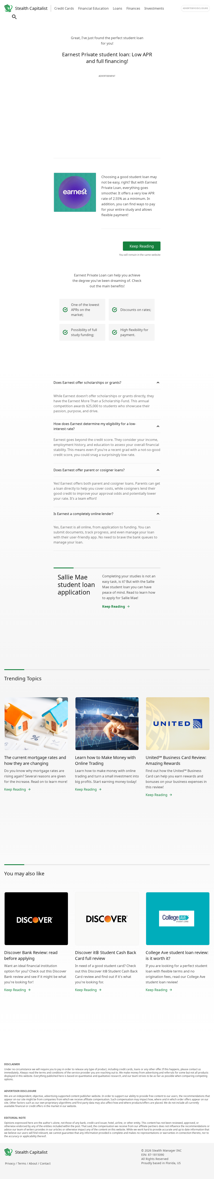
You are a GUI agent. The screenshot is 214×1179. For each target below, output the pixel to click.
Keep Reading (142, 246)
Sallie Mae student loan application (76, 584)
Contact (45, 1163)
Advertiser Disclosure (195, 8)
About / (34, 1163)
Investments (154, 8)
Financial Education (93, 8)
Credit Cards (64, 8)
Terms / (23, 1163)
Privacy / (11, 1163)
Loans (117, 8)
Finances (133, 8)
